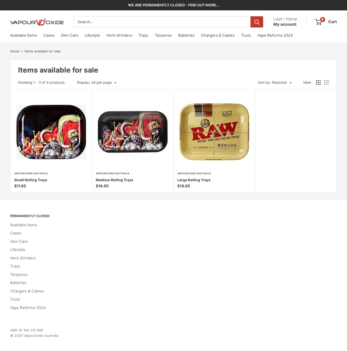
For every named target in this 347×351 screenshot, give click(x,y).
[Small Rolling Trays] (51, 132)
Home (15, 51)
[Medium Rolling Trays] (133, 132)
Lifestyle (92, 35)
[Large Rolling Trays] (214, 132)
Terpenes (163, 35)
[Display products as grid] (318, 82)
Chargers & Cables (218, 35)
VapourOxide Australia (31, 173)
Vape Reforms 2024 (275, 35)
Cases (49, 35)
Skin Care (69, 35)
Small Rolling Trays (30, 180)
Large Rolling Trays (194, 180)
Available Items (23, 35)
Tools (246, 35)
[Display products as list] (326, 82)
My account (284, 24)
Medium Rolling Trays (114, 180)
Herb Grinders (119, 35)
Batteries (186, 35)
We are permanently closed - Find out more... (173, 5)
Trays (143, 35)
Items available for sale (43, 51)
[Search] (256, 21)
